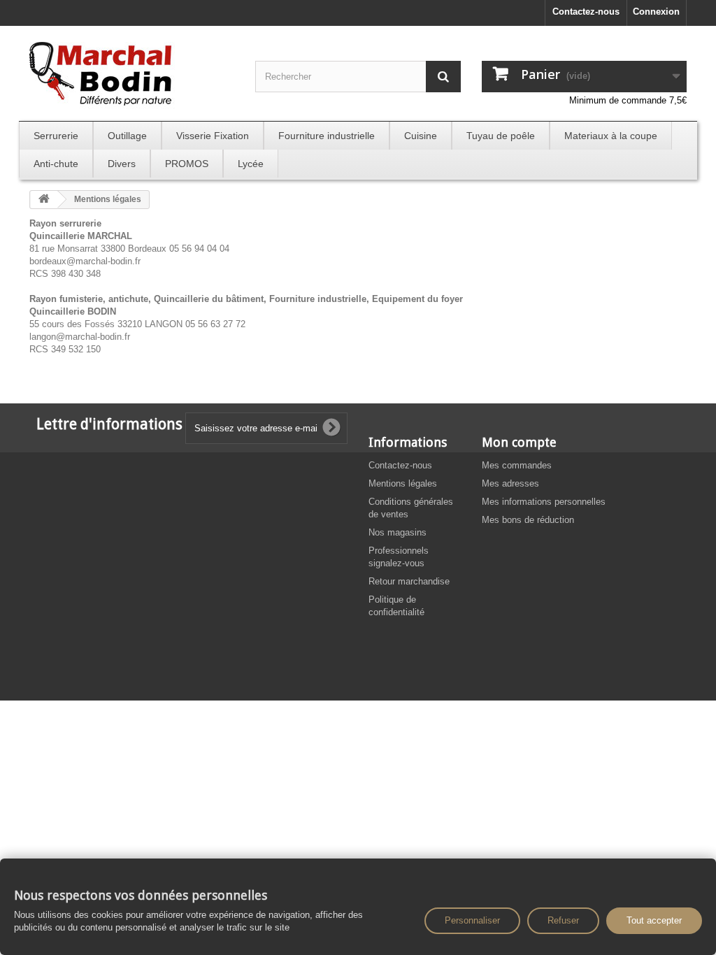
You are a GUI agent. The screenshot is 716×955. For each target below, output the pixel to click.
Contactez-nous (586, 11)
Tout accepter (654, 920)
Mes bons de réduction (528, 520)
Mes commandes (517, 465)
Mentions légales (402, 483)
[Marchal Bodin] (131, 75)
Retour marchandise (409, 581)
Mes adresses (510, 483)
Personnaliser (472, 920)
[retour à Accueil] (44, 199)
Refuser (563, 920)
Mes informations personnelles (544, 501)
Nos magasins (397, 532)
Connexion (656, 11)
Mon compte (519, 442)
